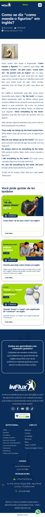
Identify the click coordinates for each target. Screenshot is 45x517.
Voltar (11, 140)
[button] (40, 5)
